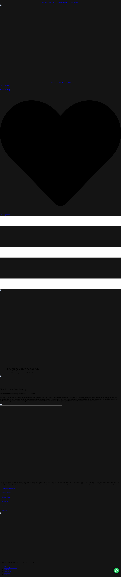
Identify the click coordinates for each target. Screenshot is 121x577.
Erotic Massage (63, 2)
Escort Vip (5, 89)
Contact (69, 82)
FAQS (61, 82)
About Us (52, 82)
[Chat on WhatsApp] (116, 570)
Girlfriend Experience (48, 2)
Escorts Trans (75, 2)
